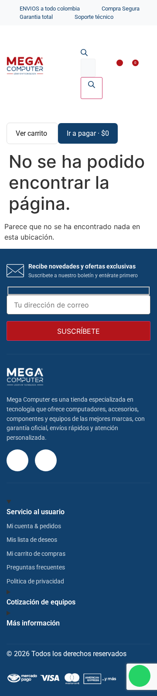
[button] (142, 66)
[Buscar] (91, 88)
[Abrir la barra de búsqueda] (84, 53)
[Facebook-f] (46, 460)
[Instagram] (17, 460)
